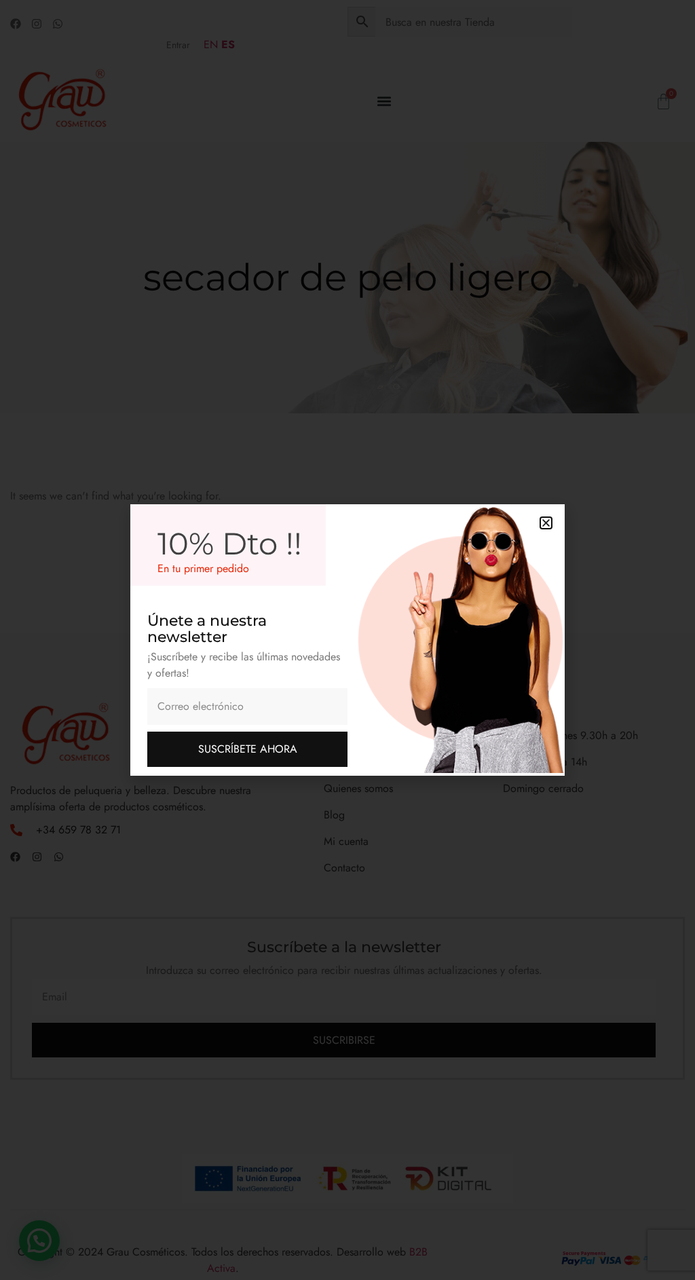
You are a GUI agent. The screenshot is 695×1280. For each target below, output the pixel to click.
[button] (546, 523)
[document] (347, 640)
